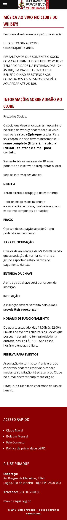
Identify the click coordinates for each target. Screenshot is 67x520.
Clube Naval (14, 430)
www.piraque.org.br (17, 501)
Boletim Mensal (17, 436)
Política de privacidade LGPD (25, 448)
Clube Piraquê (26, 509)
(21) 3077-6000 (29, 492)
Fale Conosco (15, 442)
